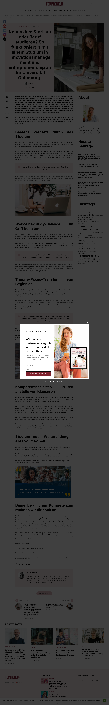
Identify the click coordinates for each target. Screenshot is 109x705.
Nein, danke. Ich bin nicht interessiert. (54, 381)
